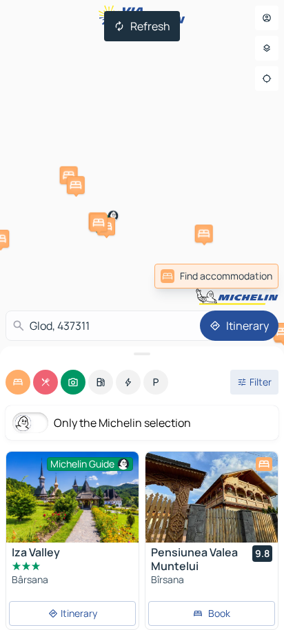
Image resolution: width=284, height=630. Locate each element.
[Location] (266, 78)
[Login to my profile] (266, 18)
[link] (216, 276)
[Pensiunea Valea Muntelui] (211, 497)
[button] (69, 176)
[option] (18, 382)
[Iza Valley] (72, 497)
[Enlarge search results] (142, 353)
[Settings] (266, 48)
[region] (211, 497)
